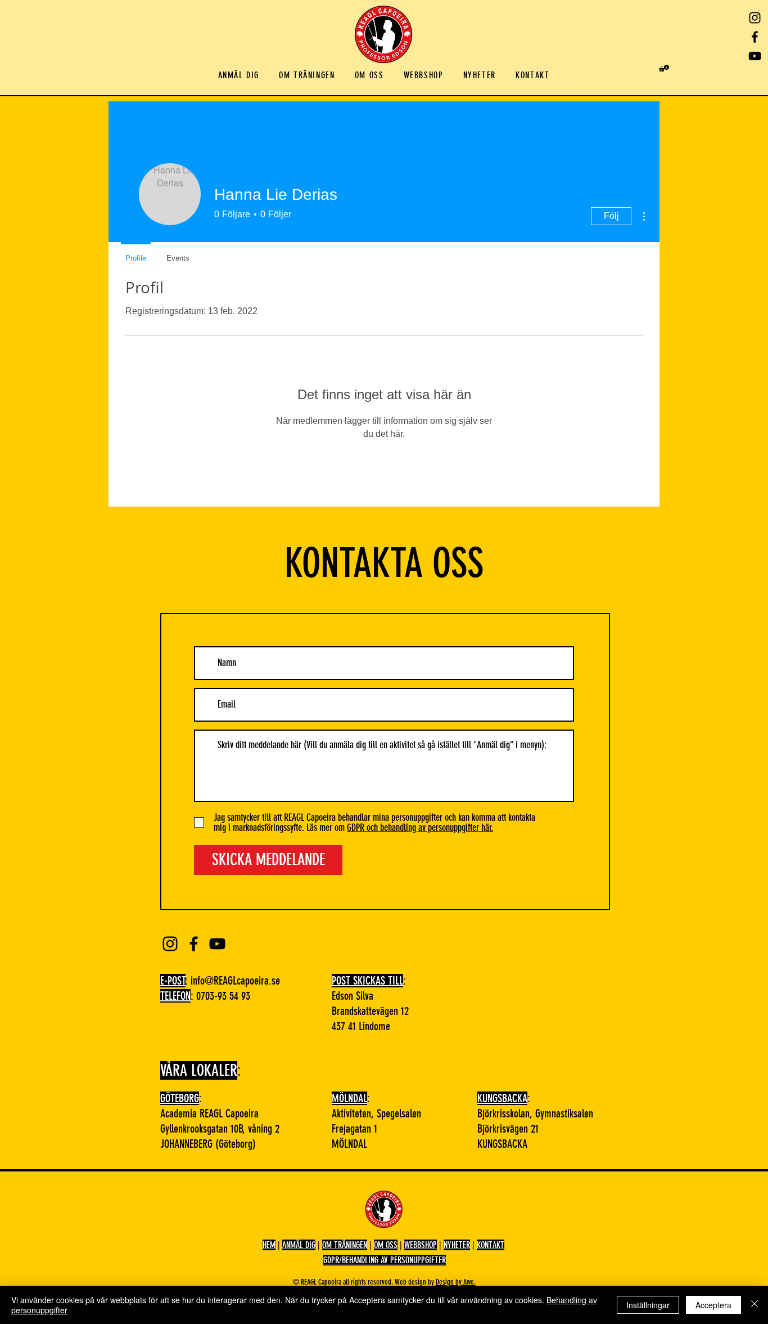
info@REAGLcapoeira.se (235, 980)
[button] (238, 75)
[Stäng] (754, 1305)
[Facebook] (754, 36)
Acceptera (713, 1304)
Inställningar (648, 1304)
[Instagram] (754, 17)
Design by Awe (455, 1282)
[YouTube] (754, 56)
